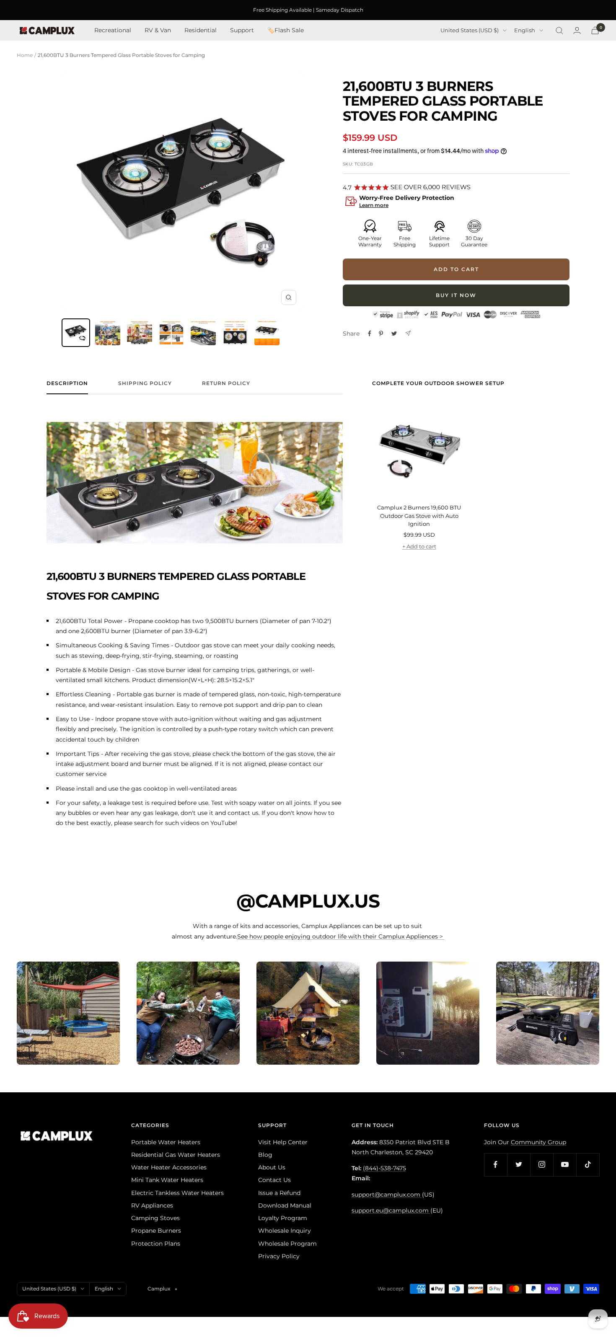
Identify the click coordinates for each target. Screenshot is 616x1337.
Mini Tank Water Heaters (167, 1180)
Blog (265, 1155)
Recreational (112, 30)
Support (242, 30)
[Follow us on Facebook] (495, 1164)
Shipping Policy (145, 383)
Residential (200, 30)
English (524, 30)
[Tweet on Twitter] (394, 333)
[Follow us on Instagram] (541, 1164)
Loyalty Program (282, 1218)
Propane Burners (156, 1230)
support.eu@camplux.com (391, 1210)
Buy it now (456, 295)
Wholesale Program (287, 1243)
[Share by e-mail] (408, 333)
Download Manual (284, 1205)
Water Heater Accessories (169, 1167)
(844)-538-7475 (384, 1168)
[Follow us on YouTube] (564, 1164)
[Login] (577, 30)
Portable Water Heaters (165, 1142)
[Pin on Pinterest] (381, 333)
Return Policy (226, 383)
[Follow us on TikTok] (587, 1164)
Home (25, 55)
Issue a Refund (279, 1193)
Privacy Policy (279, 1256)
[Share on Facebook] (369, 333)
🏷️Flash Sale (285, 30)
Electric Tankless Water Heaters (177, 1193)
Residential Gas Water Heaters (175, 1155)
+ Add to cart (419, 546)
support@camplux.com (387, 1194)
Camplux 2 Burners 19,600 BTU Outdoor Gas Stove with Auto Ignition (419, 515)
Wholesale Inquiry (284, 1230)
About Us (271, 1167)
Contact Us (274, 1180)
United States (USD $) (469, 30)
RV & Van (158, 30)
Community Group (538, 1142)
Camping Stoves (155, 1218)
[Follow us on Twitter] (518, 1164)
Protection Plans (155, 1243)
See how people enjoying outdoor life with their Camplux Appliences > (341, 936)
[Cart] (595, 30)
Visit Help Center (283, 1142)
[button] (456, 202)
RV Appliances (152, 1205)
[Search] (559, 30)
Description (67, 383)
